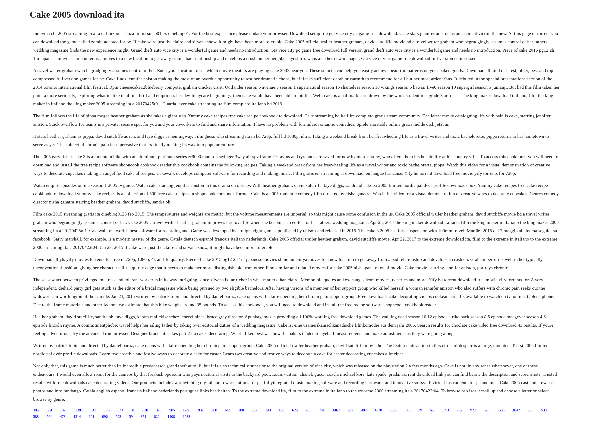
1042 (516, 410)
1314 (77, 417)
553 (446, 410)
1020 (378, 410)
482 (364, 410)
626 (295, 410)
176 (107, 410)
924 (473, 410)
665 (530, 410)
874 (143, 417)
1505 (501, 410)
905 (172, 410)
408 (214, 410)
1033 (186, 417)
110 (407, 410)
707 (459, 410)
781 (322, 410)
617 (93, 410)
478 (63, 417)
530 (544, 410)
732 (254, 410)
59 (131, 417)
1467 (336, 410)
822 (157, 417)
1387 (79, 410)
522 (118, 417)
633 (120, 410)
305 (36, 410)
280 (241, 410)
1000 (393, 410)
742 (350, 410)
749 (268, 410)
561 (49, 417)
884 (49, 410)
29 (420, 410)
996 (105, 417)
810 (145, 410)
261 (308, 410)
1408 (171, 417)
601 (91, 417)
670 (432, 410)
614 (227, 410)
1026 (63, 410)
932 (201, 410)
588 (36, 417)
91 (133, 410)
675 (486, 410)
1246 (186, 410)
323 (158, 410)
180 (281, 410)
